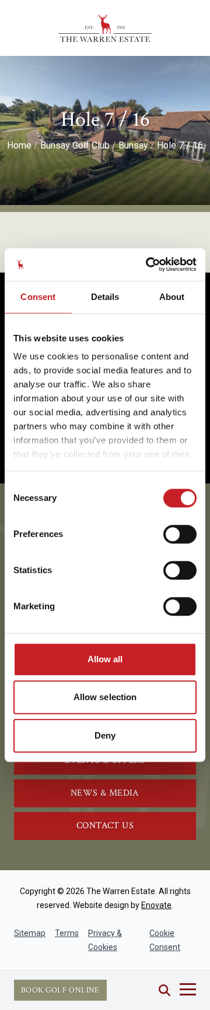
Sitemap (30, 933)
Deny (105, 735)
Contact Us (105, 826)
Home (19, 145)
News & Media (105, 793)
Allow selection (105, 697)
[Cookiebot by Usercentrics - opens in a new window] (148, 264)
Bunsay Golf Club (75, 145)
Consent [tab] (37, 297)
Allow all (105, 659)
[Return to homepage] (105, 28)
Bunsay (133, 145)
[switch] (180, 534)
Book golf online (60, 990)
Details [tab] (105, 297)
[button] (164, 990)
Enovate (156, 905)
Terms (67, 933)
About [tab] (172, 297)
